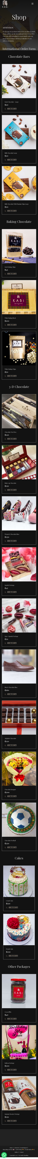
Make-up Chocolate (10, 483)
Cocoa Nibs (8, 1012)
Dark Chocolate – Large (12, 102)
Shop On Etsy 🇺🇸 (10, 1149)
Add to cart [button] (12, 108)
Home (11, 1147)
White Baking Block (10, 318)
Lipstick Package (9, 585)
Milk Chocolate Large (11, 153)
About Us (16, 1147)
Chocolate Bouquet (10, 789)
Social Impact (23, 1147)
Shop (4, 1149)
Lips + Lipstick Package (11, 636)
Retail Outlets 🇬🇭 (29, 1149)
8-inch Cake (9, 949)
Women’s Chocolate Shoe (12, 534)
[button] (4, 1155)
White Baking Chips (10, 369)
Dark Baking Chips (10, 267)
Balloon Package (9, 1063)
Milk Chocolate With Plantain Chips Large (17, 204)
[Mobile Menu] (31, 3)
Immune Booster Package (12, 1114)
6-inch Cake (9, 901)
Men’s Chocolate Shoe (11, 687)
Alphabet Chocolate (10, 738)
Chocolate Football (10, 840)
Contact (22, 1152)
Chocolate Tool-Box (10, 432)
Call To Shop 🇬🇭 (20, 1149)
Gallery (16, 1152)
